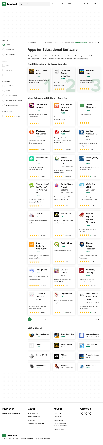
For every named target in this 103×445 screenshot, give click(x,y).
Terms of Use (58, 417)
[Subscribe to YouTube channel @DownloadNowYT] (89, 413)
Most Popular (10, 49)
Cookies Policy (58, 420)
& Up (18, 116)
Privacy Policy (58, 413)
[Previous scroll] (41, 42)
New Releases (10, 54)
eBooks (8, 91)
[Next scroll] (98, 42)
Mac (63, 4)
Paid (7, 75)
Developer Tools (69, 42)
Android (77, 4)
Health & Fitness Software (14, 100)
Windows (55, 4)
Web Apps (87, 4)
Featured (8, 45)
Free (7, 65)
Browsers (49, 42)
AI (45, 42)
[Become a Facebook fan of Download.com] (81, 413)
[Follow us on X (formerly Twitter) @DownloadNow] (85, 413)
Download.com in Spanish (36, 424)
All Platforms (32, 42)
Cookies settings (59, 429)
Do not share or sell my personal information (61, 425)
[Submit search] (21, 4)
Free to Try (9, 70)
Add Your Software (34, 417)
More (96, 4)
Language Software (12, 105)
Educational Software (81, 42)
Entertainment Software (95, 42)
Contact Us (31, 420)
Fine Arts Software (11, 95)
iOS (69, 4)
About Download (33, 413)
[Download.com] (9, 4)
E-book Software (11, 86)
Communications (58, 42)
